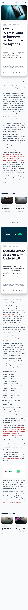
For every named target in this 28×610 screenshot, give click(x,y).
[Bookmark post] (24, 73)
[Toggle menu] (25, 2)
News (4, 24)
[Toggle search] (19, 2)
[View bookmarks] (22, 3)
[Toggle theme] (16, 2)
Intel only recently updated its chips (13, 81)
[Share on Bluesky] (14, 73)
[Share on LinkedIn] (19, 73)
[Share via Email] (22, 73)
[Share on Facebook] (16, 73)
